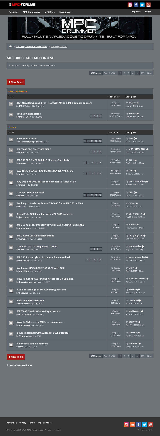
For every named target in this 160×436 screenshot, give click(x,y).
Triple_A (23, 336)
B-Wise (132, 113)
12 (96, 162)
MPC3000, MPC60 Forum (30, 57)
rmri (21, 346)
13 (100, 162)
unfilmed (133, 343)
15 (96, 173)
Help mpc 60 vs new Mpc (30, 300)
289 (142, 73)
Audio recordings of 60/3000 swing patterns (41, 289)
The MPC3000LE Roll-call (30, 192)
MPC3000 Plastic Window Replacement (38, 311)
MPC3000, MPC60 (59, 46)
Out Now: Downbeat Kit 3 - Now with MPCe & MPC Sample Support (54, 102)
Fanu (131, 138)
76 (100, 141)
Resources (64, 11)
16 (100, 173)
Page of (110, 73)
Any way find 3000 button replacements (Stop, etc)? (46, 181)
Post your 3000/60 (26, 138)
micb (21, 174)
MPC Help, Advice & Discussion (31, 46)
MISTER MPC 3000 (137, 149)
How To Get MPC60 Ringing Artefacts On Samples (44, 278)
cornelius (24, 260)
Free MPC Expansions (28, 113)
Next (149, 73)
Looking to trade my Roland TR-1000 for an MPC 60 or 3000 (49, 203)
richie (132, 203)
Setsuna (23, 292)
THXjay (132, 102)
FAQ (39, 422)
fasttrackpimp (27, 141)
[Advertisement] (80, 392)
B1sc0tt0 (133, 322)
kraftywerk (25, 314)
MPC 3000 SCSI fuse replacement (35, 235)
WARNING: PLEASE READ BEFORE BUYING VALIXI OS (44, 170)
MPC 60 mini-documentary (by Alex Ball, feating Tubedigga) (50, 224)
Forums (13, 11)
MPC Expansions (31, 11)
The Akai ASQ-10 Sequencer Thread (36, 246)
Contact (47, 422)
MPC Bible (50, 11)
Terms (31, 422)
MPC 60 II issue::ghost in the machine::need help (43, 257)
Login (148, 11)
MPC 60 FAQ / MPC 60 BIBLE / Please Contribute (43, 160)
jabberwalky (135, 246)
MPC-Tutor (25, 106)
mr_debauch (25, 228)
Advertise (12, 422)
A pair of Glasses (137, 278)
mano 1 (23, 184)
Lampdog (133, 300)
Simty (131, 268)
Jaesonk (133, 332)
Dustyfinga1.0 (135, 214)
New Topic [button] (16, 82)
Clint (21, 152)
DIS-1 (131, 192)
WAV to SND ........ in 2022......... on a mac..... (40, 322)
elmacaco (24, 163)
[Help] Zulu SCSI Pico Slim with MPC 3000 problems (44, 214)
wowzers (24, 238)
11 (92, 162)
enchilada (24, 271)
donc (131, 160)
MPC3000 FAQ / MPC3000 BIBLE (33, 149)
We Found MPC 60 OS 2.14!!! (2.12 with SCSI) (40, 268)
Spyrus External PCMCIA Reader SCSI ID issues (42, 332)
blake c (23, 206)
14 (92, 173)
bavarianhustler (137, 181)
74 (92, 141)
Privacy (22, 422)
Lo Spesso (24, 303)
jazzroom (24, 217)
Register (136, 11)
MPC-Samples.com (35, 430)
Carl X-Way (24, 325)
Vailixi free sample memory (32, 343)
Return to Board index (20, 365)
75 (96, 141)
